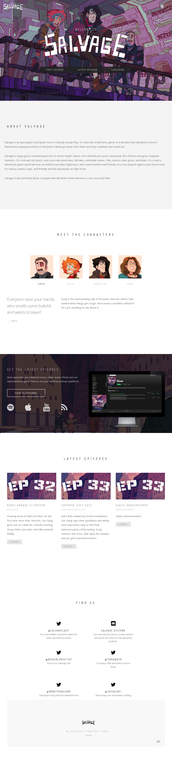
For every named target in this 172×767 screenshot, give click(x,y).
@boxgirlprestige (59, 659)
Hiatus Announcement (132, 505)
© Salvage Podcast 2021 (88, 731)
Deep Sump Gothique (73, 510)
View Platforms (26, 393)
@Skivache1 (113, 691)
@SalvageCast (59, 630)
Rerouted (12, 510)
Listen (14, 542)
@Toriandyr (113, 659)
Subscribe (117, 69)
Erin (130, 283)
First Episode (55, 69)
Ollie (71, 283)
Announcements (125, 510)
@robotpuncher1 (59, 691)
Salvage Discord (113, 630)
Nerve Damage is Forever (26, 505)
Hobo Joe (100, 283)
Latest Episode (87, 69)
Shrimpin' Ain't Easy (76, 505)
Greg (41, 283)
